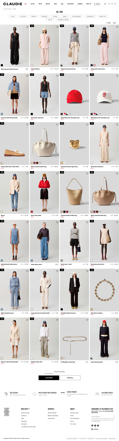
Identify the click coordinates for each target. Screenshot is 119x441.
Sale (12, 16)
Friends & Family (63, 19)
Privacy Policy (82, 438)
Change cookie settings (101, 438)
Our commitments (74, 418)
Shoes (55, 16)
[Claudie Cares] (6, 412)
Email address (95, 416)
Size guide (23, 421)
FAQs (22, 418)
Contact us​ (24, 415)
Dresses (44, 16)
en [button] (105, 4)
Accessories (76, 16)
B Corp (72, 415)
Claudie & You (51, 418)
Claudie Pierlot (7, 9)
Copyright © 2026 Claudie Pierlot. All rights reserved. (16, 438)
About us (102, 16)
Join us (72, 421)
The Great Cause (74, 413)
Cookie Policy (91, 438)
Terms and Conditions (72, 438)
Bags (65, 16)
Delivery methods (52, 413)
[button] (25, 4)
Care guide (24, 424)
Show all (70, 378)
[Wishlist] (27, 27)
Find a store (73, 424)
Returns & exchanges (53, 415)
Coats (50, 19)
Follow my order (25, 413)
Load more (49, 378)
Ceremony (90, 16)
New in (34, 16)
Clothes (23, 16)
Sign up (114, 416)
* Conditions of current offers (28, 426)
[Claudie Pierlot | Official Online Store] (12, 4)
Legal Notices (112, 438)
